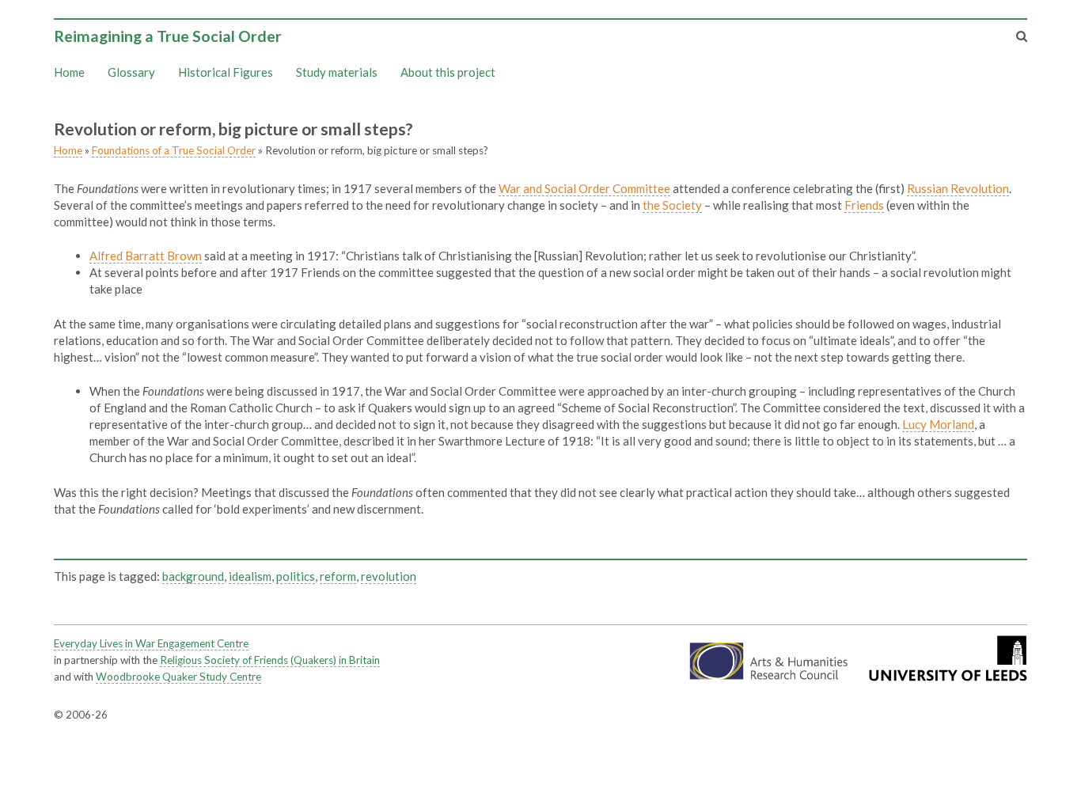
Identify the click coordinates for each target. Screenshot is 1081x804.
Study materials (336, 72)
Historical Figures (225, 72)
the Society (672, 205)
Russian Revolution (958, 188)
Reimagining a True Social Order (168, 36)
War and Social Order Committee (584, 188)
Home (69, 72)
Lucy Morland (938, 424)
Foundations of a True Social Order (174, 150)
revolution (388, 576)
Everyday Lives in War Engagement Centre (151, 643)
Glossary (131, 72)
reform (338, 576)
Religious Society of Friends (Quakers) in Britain (270, 660)
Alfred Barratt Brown (145, 255)
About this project (447, 72)
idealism (250, 576)
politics (295, 576)
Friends (864, 205)
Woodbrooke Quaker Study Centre (178, 676)
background (193, 576)
